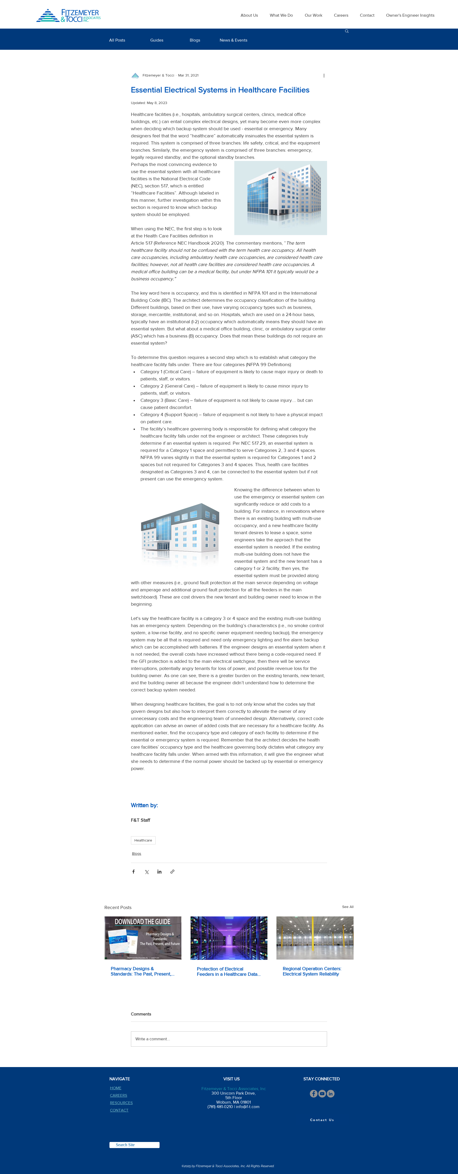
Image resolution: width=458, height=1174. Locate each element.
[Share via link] (172, 871)
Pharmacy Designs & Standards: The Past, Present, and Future (141, 971)
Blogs (136, 853)
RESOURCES (121, 1102)
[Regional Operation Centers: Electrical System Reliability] (315, 938)
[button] (346, 31)
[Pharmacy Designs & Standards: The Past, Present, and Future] (143, 938)
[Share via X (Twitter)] (146, 871)
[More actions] (324, 75)
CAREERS (118, 1095)
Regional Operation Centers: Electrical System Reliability (312, 971)
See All (348, 907)
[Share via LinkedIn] (159, 871)
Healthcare (143, 840)
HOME (115, 1088)
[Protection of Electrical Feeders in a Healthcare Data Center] (229, 938)
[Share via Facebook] (133, 871)
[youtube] (322, 1093)
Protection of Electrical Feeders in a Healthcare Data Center (227, 971)
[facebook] (314, 1093)
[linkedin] (330, 1093)
